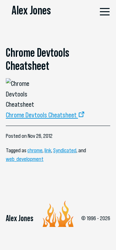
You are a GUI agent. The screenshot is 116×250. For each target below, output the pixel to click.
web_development (25, 159)
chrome (35, 150)
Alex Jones (31, 10)
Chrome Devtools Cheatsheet (41, 115)
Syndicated (64, 150)
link (47, 150)
